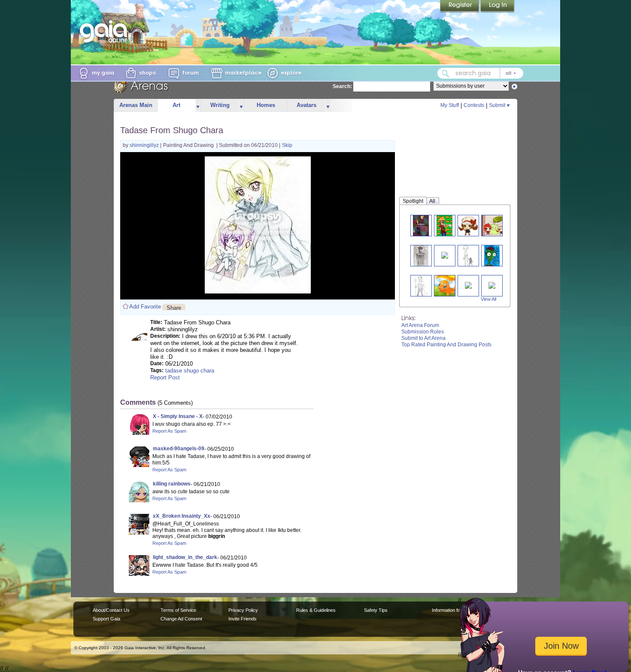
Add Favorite (145, 306)
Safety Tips (376, 610)
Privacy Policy (243, 610)
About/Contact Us (111, 610)
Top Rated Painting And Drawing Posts (446, 345)
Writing (220, 105)
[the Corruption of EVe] (491, 284)
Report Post (165, 377)
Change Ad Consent (181, 618)
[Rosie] (468, 284)
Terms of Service (178, 610)
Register (460, 6)
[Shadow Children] (468, 255)
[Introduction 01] (421, 225)
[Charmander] (444, 285)
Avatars (306, 105)
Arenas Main (135, 105)
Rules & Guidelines (316, 610)
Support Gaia (106, 618)
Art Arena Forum (420, 325)
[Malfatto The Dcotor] (420, 255)
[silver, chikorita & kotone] (496, 225)
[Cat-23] (444, 225)
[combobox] (480, 73)
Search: (342, 86)
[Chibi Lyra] (468, 225)
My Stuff (449, 105)
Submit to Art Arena (423, 338)
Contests (474, 105)
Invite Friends (242, 618)
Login (497, 6)
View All (488, 299)
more (197, 105)
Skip (287, 145)
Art (176, 105)
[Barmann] (421, 285)
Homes (266, 105)
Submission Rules (422, 332)
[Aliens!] (492, 255)
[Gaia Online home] (105, 31)
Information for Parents (455, 610)
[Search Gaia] (445, 73)
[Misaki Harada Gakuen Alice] (444, 254)
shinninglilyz (145, 145)
